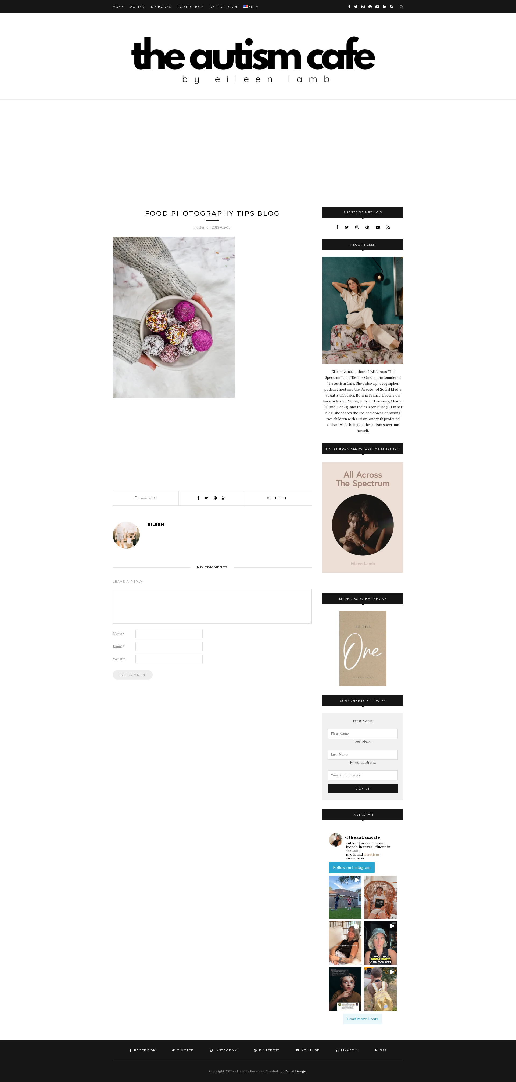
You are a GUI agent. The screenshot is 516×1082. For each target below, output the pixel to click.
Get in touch (224, 7)
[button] (345, 897)
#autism (371, 854)
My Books (161, 7)
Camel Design (295, 1071)
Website (119, 659)
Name (119, 633)
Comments (146, 498)
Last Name (362, 741)
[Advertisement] (258, 153)
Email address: (363, 762)
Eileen (279, 498)
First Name (363, 721)
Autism (137, 7)
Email (119, 646)
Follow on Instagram (351, 867)
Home (118, 7)
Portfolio (188, 7)
